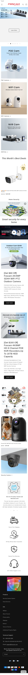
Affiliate (5, 610)
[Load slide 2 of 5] (12, 44)
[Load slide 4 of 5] (16, 44)
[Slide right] (17, 510)
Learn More (14, 30)
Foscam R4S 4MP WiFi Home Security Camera (11, 443)
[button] (1, 4)
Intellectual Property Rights (9, 630)
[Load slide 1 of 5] (10, 44)
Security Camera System (9, 598)
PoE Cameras (5, 80)
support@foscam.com (12, 644)
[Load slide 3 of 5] (14, 44)
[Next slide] (19, 43)
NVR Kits (3, 152)
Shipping (5, 620)
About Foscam (6, 613)
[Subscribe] (23, 654)
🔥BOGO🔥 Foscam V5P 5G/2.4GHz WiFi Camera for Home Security (14, 191)
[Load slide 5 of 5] (17, 44)
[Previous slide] (8, 43)
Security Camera (6, 475)
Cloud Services (6, 601)
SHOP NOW (9, 303)
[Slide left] (10, 510)
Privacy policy (6, 617)
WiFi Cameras (5, 116)
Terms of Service (7, 626)
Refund (4, 623)
